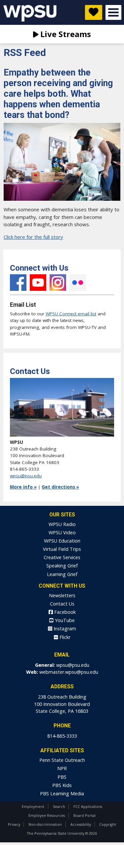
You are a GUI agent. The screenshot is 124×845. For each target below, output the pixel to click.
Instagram (58, 282)
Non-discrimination (45, 824)
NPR (62, 768)
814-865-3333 (62, 736)
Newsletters (62, 595)
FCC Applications (87, 806)
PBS (62, 777)
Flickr (77, 282)
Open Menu (113, 12)
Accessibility (80, 824)
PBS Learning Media (62, 793)
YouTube (38, 282)
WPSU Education (62, 541)
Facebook (18, 282)
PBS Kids (62, 785)
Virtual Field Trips (62, 549)
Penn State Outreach (62, 760)
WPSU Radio (62, 524)
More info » (23, 487)
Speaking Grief (62, 565)
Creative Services (62, 557)
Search (59, 806)
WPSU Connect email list (71, 314)
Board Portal (84, 815)
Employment (33, 806)
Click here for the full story (33, 237)
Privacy (14, 824)
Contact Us (62, 604)
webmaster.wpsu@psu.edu (68, 672)
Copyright (107, 824)
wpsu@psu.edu (26, 476)
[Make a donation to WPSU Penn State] (93, 12)
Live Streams (64, 33)
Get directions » (60, 487)
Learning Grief (62, 574)
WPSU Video (62, 532)
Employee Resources (46, 815)
